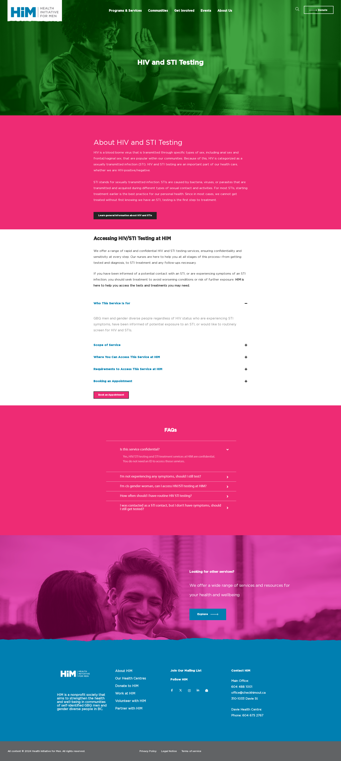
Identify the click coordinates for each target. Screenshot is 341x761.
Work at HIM (125, 693)
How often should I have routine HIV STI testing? (156, 496)
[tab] (170, 304)
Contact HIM (240, 670)
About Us (224, 10)
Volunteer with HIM (130, 701)
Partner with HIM (128, 708)
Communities (158, 10)
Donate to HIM (127, 686)
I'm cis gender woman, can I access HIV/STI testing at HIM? (163, 486)
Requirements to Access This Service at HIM (128, 369)
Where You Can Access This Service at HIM (127, 357)
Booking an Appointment (113, 381)
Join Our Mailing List (185, 670)
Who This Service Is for (112, 303)
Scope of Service (107, 345)
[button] (319, 10)
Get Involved (184, 10)
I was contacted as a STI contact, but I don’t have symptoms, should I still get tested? (170, 507)
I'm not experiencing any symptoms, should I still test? (160, 476)
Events (206, 10)
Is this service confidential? (140, 449)
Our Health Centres (130, 678)
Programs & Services (125, 10)
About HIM (123, 670)
